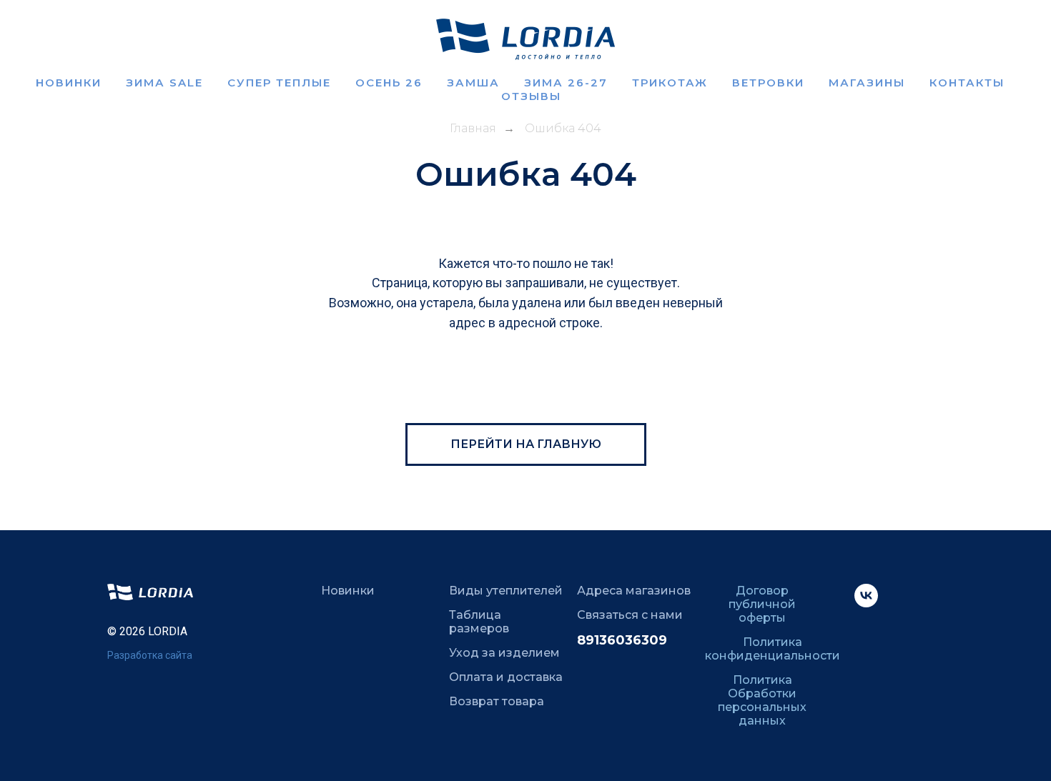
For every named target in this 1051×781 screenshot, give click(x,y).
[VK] (866, 603)
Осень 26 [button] (389, 82)
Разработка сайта (149, 655)
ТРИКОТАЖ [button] (670, 82)
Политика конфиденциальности (772, 648)
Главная (473, 128)
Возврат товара (496, 701)
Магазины (867, 82)
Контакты (967, 82)
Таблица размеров (479, 621)
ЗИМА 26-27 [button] (566, 82)
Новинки (69, 82)
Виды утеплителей (506, 590)
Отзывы (531, 96)
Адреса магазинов (634, 590)
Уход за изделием (504, 653)
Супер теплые (279, 82)
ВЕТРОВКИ (768, 82)
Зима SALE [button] (164, 82)
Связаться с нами (630, 615)
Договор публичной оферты (762, 604)
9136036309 (626, 640)
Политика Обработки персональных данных (762, 700)
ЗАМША (473, 82)
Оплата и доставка (506, 677)
